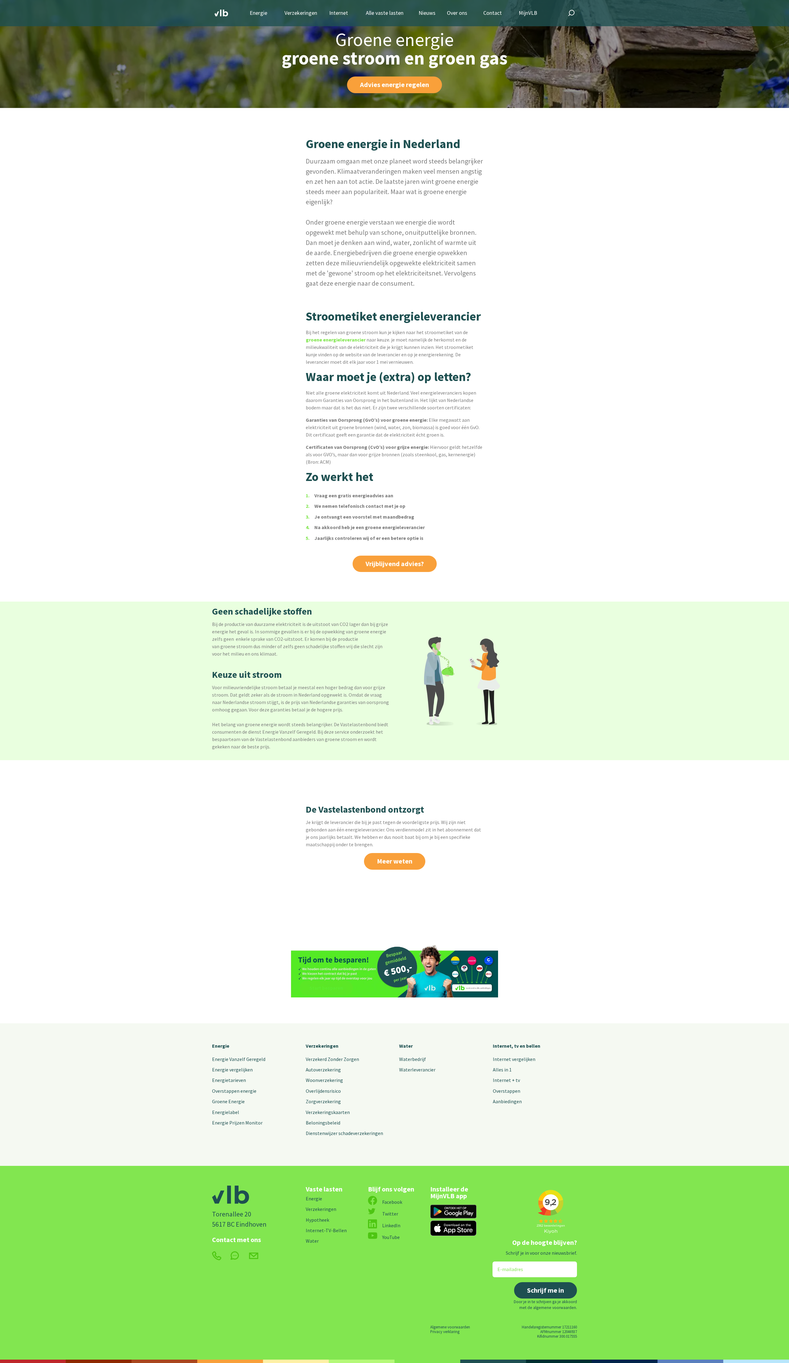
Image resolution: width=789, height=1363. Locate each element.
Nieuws (427, 13)
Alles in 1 (502, 1070)
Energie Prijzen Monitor (237, 1123)
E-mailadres (505, 1265)
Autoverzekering (323, 1070)
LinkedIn (391, 1225)
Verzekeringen (300, 13)
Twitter (390, 1214)
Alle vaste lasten (384, 13)
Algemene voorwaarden (450, 1326)
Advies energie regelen (394, 84)
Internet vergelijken (514, 1059)
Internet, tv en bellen (516, 1046)
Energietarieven (229, 1080)
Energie (258, 13)
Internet (338, 13)
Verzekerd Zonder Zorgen (332, 1059)
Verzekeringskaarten (328, 1112)
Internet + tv (506, 1080)
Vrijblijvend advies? (395, 563)
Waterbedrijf (412, 1059)
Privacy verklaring (445, 1331)
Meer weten (394, 861)
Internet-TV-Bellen (326, 1230)
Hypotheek (317, 1220)
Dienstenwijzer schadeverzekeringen (344, 1133)
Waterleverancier (417, 1070)
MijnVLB (528, 13)
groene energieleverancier (336, 340)
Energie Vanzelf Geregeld (238, 1059)
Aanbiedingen (507, 1101)
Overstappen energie (234, 1091)
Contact (492, 13)
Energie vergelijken (232, 1070)
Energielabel (225, 1112)
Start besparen (326, 988)
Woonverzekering (324, 1080)
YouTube (391, 1237)
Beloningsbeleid (323, 1123)
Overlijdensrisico (323, 1091)
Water (406, 1046)
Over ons (457, 13)
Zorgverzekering (323, 1101)
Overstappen (506, 1091)
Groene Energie (228, 1101)
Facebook (392, 1202)
